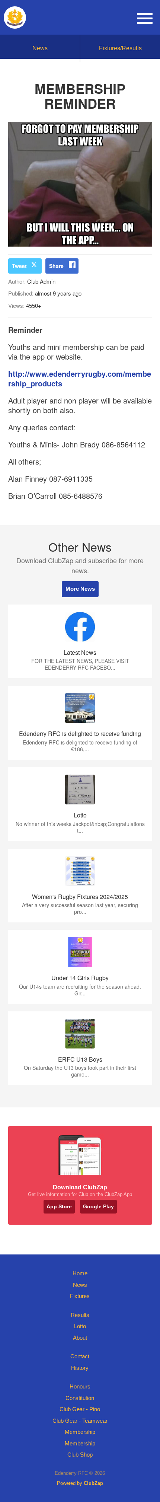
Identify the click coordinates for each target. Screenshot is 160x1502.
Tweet (19, 266)
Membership (80, 1432)
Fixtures (80, 1296)
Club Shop (80, 1454)
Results (80, 1315)
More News (80, 589)
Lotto (80, 1326)
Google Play (98, 1206)
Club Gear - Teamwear (80, 1421)
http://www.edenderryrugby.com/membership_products (79, 378)
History (80, 1368)
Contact (79, 1356)
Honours (80, 1386)
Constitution (79, 1398)
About (80, 1337)
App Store (59, 1206)
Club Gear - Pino (80, 1409)
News (40, 48)
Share (56, 266)
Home (80, 1273)
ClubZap (93, 1483)
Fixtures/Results (120, 48)
